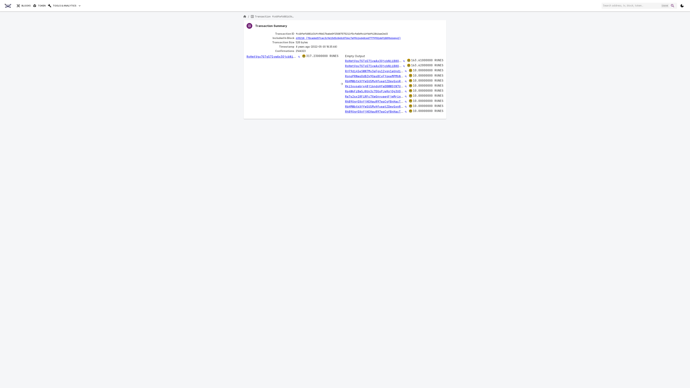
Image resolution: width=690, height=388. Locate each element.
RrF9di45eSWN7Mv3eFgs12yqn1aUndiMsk (375, 71)
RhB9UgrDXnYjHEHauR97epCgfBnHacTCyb (375, 101)
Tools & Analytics (64, 5)
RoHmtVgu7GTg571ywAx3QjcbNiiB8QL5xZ (277, 57)
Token (42, 5)
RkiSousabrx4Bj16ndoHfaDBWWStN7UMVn (375, 86)
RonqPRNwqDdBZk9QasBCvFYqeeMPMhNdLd (375, 76)
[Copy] (390, 34)
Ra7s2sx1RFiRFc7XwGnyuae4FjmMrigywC (375, 96)
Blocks (26, 5)
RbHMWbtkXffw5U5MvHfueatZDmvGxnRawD (375, 81)
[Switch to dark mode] (682, 5)
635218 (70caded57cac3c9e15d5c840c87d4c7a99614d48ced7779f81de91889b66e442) (348, 38)
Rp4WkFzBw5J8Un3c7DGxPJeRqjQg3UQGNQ (375, 91)
